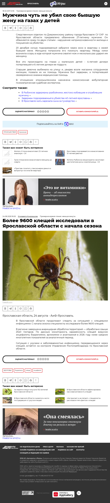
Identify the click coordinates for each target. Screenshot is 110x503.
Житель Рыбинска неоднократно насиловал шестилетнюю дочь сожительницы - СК (85, 161)
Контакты (80, 450)
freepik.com (7, 302)
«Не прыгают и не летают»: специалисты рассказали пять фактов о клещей (83, 399)
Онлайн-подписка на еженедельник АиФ (37, 450)
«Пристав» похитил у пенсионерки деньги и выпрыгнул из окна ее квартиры (32, 169)
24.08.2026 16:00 (9, 216)
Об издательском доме (30, 447)
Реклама (60, 447)
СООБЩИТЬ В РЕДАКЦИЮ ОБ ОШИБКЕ (34, 453)
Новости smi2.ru (11, 208)
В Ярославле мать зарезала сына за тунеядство (48, 101)
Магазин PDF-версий (75, 447)
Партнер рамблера (43, 493)
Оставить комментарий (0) (87, 111)
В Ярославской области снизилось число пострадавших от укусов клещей (31, 399)
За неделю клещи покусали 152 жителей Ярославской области (31, 391)
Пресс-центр (48, 447)
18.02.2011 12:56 (8, 11)
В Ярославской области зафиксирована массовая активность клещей (83, 391)
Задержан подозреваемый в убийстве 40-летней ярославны (56, 98)
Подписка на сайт (65, 450)
